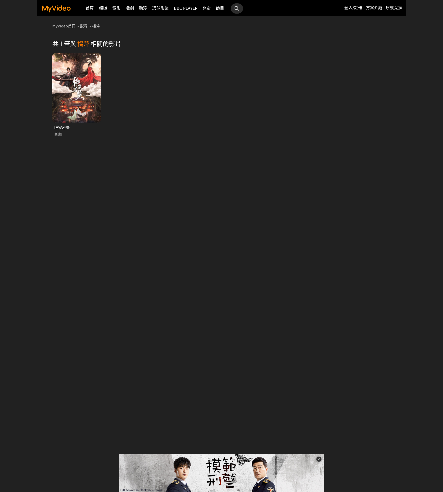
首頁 (90, 8)
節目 (220, 8)
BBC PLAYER (185, 8)
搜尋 (84, 25)
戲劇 (130, 8)
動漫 (143, 8)
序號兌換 (394, 7)
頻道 (103, 8)
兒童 (207, 8)
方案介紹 (374, 7)
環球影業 (160, 8)
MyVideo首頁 (64, 25)
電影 (116, 8)
